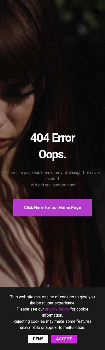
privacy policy (57, 309)
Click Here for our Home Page (52, 207)
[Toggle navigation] (97, 9)
